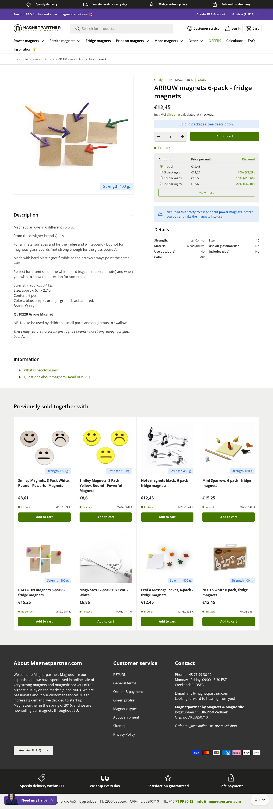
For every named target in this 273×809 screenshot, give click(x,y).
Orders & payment (128, 691)
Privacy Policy (124, 734)
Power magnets (26, 40)
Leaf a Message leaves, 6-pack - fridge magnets (167, 592)
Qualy (51, 59)
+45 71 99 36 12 (181, 801)
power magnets (230, 212)
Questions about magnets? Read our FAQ (57, 377)
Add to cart (224, 136)
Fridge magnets (98, 40)
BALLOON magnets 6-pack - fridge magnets (41, 592)
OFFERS (215, 40)
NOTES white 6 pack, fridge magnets (225, 592)
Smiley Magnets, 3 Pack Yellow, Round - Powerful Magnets (101, 485)
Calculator (234, 40)
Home (17, 59)
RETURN (119, 674)
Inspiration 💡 (25, 49)
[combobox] (121, 28)
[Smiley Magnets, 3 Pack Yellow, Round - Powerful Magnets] (106, 447)
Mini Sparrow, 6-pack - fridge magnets (226, 483)
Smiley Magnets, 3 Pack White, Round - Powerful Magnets (44, 483)
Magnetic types (125, 708)
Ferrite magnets (62, 40)
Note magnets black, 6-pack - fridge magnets (165, 483)
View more (206, 193)
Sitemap (119, 725)
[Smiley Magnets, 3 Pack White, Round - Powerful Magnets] (44, 447)
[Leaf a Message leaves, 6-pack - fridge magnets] (167, 557)
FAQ (251, 40)
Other (193, 40)
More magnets (166, 40)
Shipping (173, 114)
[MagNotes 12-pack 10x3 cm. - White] (106, 557)
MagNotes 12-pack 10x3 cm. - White (104, 592)
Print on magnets (130, 40)
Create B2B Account (210, 14)
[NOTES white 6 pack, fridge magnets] (228, 557)
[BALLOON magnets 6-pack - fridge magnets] (44, 557)
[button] (252, 28)
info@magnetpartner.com (219, 801)
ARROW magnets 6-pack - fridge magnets (82, 59)
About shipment (126, 717)
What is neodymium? (41, 370)
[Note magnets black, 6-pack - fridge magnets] (167, 447)
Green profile (124, 700)
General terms (124, 683)
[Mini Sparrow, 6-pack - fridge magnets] (228, 447)
